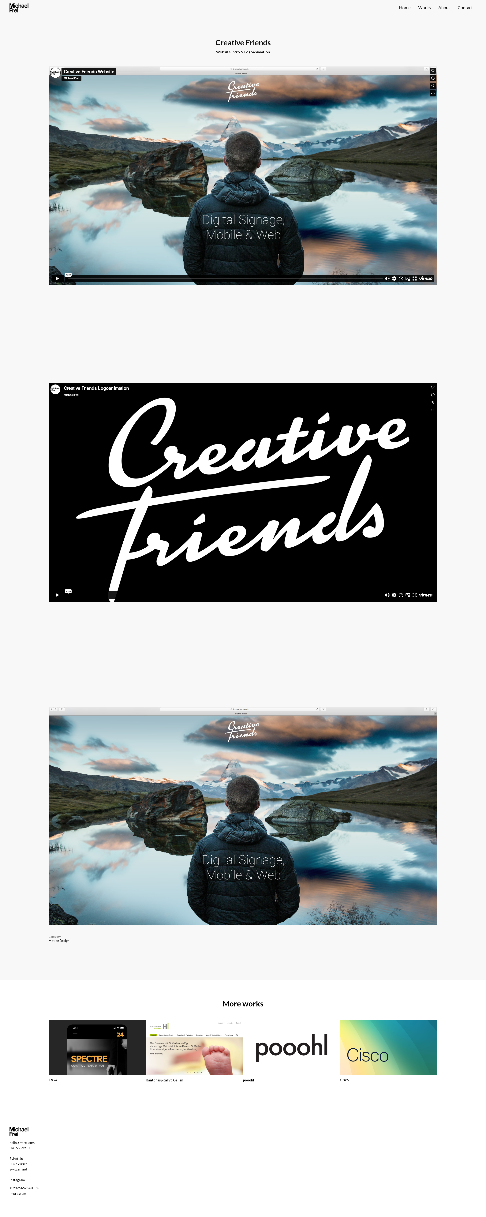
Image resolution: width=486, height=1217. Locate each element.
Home (405, 7)
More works (243, 1003)
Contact (465, 7)
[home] (18, 7)
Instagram (17, 1180)
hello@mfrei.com (22, 1142)
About (444, 7)
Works (424, 7)
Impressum (17, 1193)
